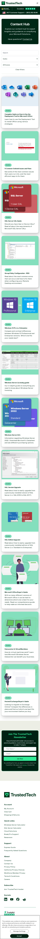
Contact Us (27, 39)
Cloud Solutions (10, 831)
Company (7, 861)
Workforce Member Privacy (14, 873)
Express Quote (10, 847)
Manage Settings (19, 931)
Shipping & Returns (12, 815)
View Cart (8, 812)
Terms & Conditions (11, 876)
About (7, 856)
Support (7, 843)
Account (8, 804)
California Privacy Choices (14, 870)
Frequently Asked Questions (15, 851)
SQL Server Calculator (12, 828)
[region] (20, 927)
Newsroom (8, 837)
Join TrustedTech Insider (14, 889)
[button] (37, 3)
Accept (19, 936)
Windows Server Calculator (14, 825)
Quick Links (9, 821)
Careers (7, 879)
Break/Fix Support (11, 834)
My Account (9, 809)
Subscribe (8, 885)
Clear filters (20, 70)
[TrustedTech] (12, 3)
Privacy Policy (9, 867)
